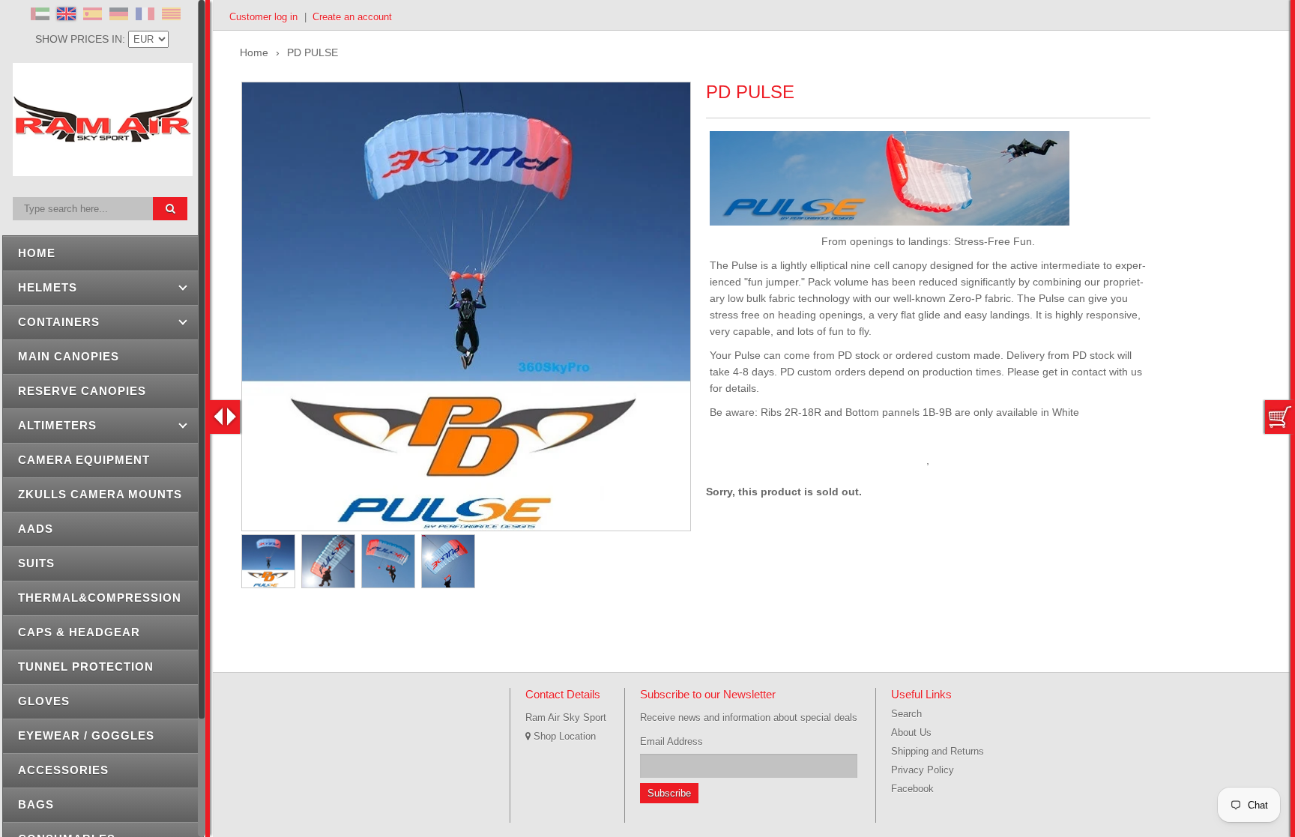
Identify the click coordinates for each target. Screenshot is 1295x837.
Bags (36, 804)
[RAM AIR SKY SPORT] (103, 167)
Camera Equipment (84, 459)
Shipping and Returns (937, 751)
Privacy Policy (922, 770)
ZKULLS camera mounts (100, 494)
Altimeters (57, 425)
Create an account (352, 16)
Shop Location (563, 736)
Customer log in (263, 16)
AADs (35, 528)
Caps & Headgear (79, 632)
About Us (911, 732)
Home (36, 253)
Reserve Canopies (82, 390)
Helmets (47, 287)
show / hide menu (225, 417)
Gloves (44, 701)
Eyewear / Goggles (86, 735)
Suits (36, 563)
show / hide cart (1280, 417)
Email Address (671, 741)
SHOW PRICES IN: (81, 39)
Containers (59, 321)
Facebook (912, 788)
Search (906, 713)
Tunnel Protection (86, 666)
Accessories (63, 770)
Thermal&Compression (99, 597)
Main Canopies (68, 356)
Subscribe (669, 793)
